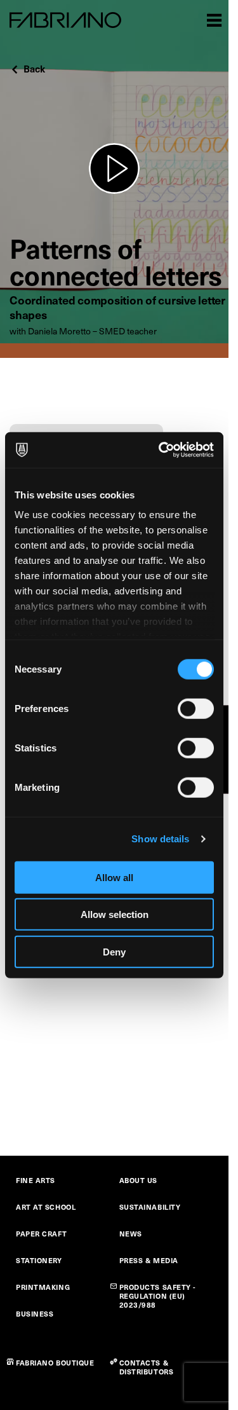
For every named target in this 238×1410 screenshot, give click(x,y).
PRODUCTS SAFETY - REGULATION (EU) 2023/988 (158, 1296)
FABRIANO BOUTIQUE (55, 1362)
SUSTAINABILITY (150, 1207)
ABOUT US (138, 1180)
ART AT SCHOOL (46, 1207)
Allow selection (115, 914)
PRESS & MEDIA (148, 1260)
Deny (114, 951)
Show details (160, 838)
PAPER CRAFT (41, 1233)
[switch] (196, 708)
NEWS (130, 1233)
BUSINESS (34, 1313)
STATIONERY (39, 1260)
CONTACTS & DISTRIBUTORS (146, 1367)
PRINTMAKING (43, 1287)
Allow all (114, 877)
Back (34, 68)
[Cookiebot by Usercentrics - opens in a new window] (161, 450)
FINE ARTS (35, 1180)
